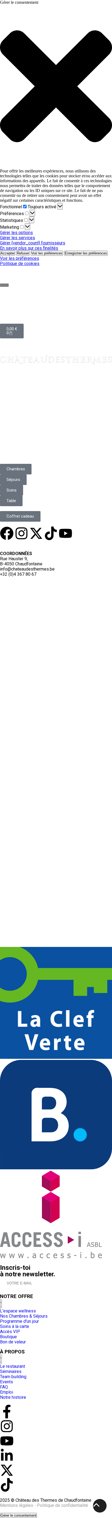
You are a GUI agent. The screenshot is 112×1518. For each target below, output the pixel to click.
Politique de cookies (19, 263)
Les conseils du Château (36, 442)
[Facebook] (7, 533)
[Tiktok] (51, 533)
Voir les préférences (47, 253)
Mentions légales (16, 1505)
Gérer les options (16, 232)
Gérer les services (17, 237)
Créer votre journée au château (36, 389)
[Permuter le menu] (1, 1303)
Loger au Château (26, 380)
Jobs (45, 544)
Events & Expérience (30, 426)
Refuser (23, 253)
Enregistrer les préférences (86, 253)
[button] (56, 87)
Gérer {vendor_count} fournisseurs (32, 242)
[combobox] (24, 584)
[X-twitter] (36, 533)
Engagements (21, 544)
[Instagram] (21, 533)
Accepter (8, 253)
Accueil (11, 372)
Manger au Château (28, 397)
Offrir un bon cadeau (32, 414)
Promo (62, 544)
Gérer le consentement (18, 1515)
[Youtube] (65, 533)
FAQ (78, 544)
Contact (12, 448)
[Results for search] (56, 807)
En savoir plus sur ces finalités (29, 248)
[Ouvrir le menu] (4, 285)
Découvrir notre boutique (39, 408)
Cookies (96, 544)
